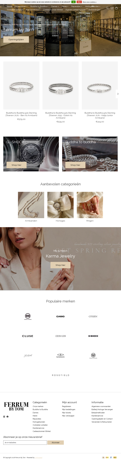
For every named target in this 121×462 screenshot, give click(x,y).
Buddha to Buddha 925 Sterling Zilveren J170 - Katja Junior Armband (99, 115)
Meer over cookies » (90, 2)
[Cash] (103, 458)
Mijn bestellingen (68, 409)
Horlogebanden (39, 422)
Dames (35, 413)
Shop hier (60, 265)
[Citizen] (93, 316)
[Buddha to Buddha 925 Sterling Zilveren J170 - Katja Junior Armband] (100, 86)
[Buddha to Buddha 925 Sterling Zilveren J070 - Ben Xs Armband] (21, 86)
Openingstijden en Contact (102, 419)
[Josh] (28, 356)
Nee (79, 2)
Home (9, 6)
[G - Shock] (93, 336)
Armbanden (31, 220)
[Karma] (60, 356)
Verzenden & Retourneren (102, 422)
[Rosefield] (60, 375)
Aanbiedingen (94, 10)
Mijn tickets (66, 413)
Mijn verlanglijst (68, 416)
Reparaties (37, 419)
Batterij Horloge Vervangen (102, 409)
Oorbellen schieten (15, 10)
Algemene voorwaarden (101, 406)
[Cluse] (28, 336)
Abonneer (55, 442)
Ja (73, 2)
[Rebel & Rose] (93, 356)
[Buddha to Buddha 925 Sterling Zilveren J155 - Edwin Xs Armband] (61, 86)
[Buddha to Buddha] (28, 316)
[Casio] (60, 316)
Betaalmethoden (98, 413)
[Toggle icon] (107, 8)
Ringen (89, 220)
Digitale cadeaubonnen (76, 10)
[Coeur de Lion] (60, 336)
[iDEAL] (107, 458)
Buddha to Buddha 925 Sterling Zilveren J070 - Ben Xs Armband (21, 114)
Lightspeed (38, 457)
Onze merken (38, 406)
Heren (35, 416)
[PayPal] (111, 458)
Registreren (66, 406)
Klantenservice (38, 428)
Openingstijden (16, 39)
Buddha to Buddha (40, 409)
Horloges (60, 220)
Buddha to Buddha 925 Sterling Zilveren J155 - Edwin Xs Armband (60, 115)
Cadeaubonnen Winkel (53, 10)
